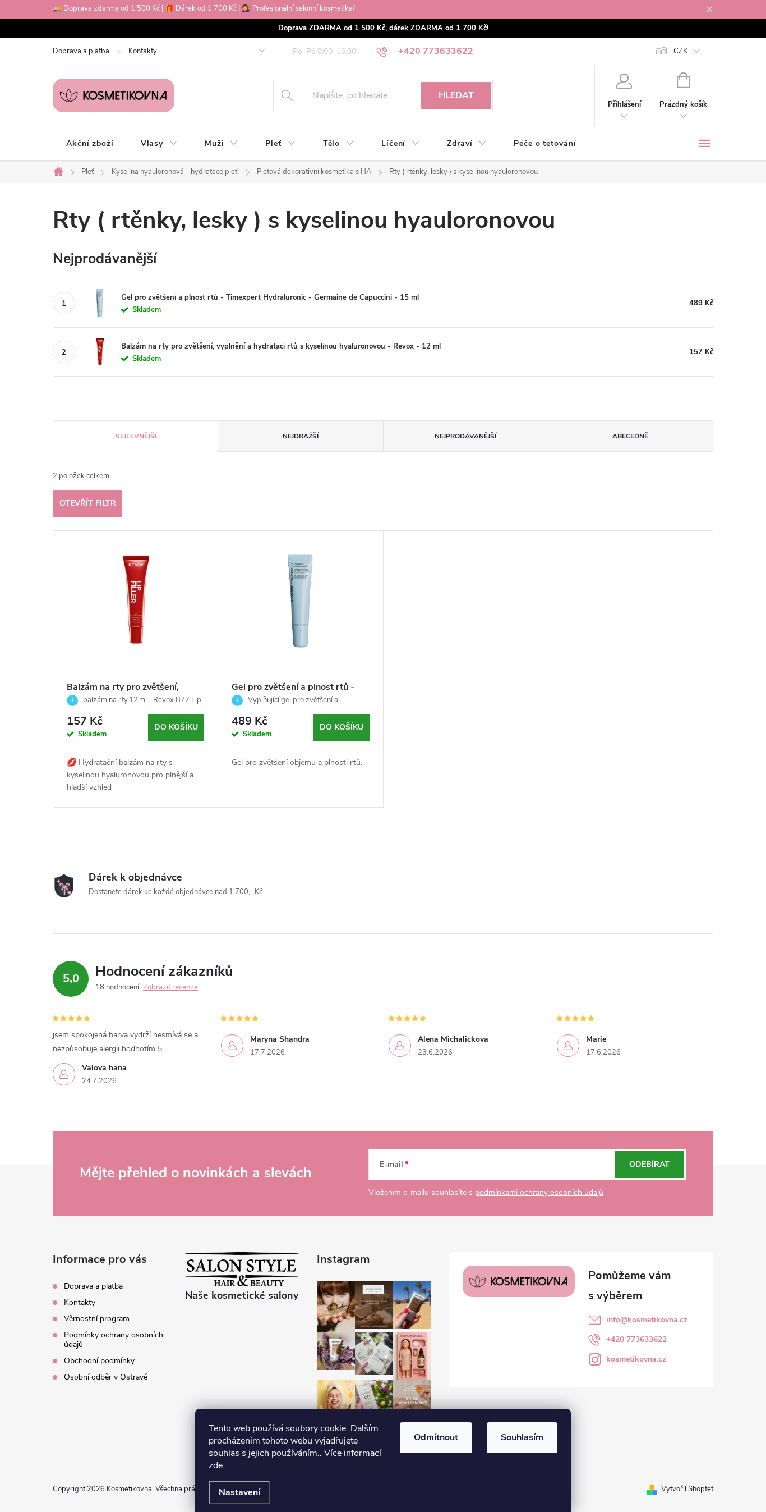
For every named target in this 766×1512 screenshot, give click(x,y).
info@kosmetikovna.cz (646, 1319)
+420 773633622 (636, 1339)
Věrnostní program (97, 1318)
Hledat (456, 95)
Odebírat (649, 1164)
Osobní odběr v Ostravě (105, 1377)
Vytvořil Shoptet (687, 1489)
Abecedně (630, 436)
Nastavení (239, 1492)
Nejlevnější (135, 436)
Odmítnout (436, 1437)
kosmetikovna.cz (636, 1359)
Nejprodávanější (465, 436)
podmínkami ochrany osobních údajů (539, 1192)
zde (216, 1465)
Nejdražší (301, 436)
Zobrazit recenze (170, 987)
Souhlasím (522, 1437)
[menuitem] (90, 143)
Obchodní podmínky (99, 1360)
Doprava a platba (81, 51)
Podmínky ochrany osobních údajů (113, 1340)
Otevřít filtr (87, 503)
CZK (680, 51)
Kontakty (142, 51)
